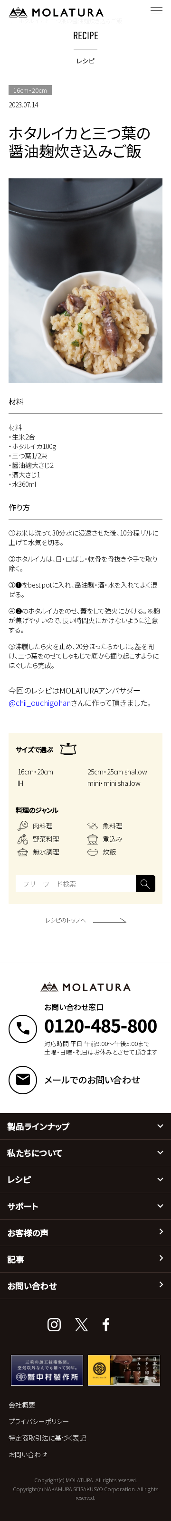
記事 (15, 1259)
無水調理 (46, 851)
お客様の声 (28, 1233)
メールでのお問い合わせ (92, 1079)
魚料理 (113, 825)
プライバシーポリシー (39, 1421)
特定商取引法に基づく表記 (47, 1437)
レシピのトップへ (65, 920)
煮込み (113, 839)
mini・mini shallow (114, 783)
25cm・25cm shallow (117, 771)
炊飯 (109, 851)
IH (20, 783)
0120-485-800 (100, 1024)
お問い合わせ (32, 1286)
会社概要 (22, 1404)
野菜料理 (46, 839)
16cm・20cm (35, 771)
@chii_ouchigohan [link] (40, 702)
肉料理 (43, 825)
